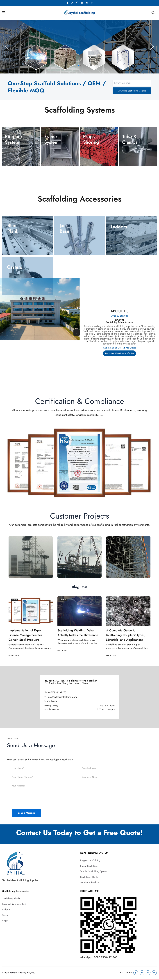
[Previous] (3, 332)
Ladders (6, 909)
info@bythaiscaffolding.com (62, 697)
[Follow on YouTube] (154, 972)
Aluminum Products (90, 882)
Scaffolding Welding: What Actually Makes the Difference (77, 632)
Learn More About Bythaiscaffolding (119, 353)
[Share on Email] (87, 3)
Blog (14, 600)
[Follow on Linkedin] (142, 972)
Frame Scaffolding (89, 866)
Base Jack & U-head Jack (14, 904)
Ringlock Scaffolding (90, 860)
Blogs (5, 920)
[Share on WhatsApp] (91, 3)
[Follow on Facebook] (135, 972)
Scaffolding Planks (89, 877)
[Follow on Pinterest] (148, 972)
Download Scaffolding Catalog (132, 90)
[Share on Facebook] (67, 3)
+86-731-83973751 (57, 692)
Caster (5, 915)
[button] (78, 65)
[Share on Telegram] (82, 3)
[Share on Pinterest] (77, 3)
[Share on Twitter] (72, 3)
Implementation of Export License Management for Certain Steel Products (26, 635)
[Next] (76, 332)
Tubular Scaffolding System (93, 871)
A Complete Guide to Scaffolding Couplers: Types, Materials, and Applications (125, 635)
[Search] (153, 12)
